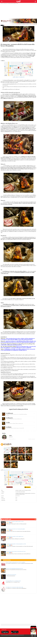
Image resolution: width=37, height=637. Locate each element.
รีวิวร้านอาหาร (5, 3)
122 (14, 439)
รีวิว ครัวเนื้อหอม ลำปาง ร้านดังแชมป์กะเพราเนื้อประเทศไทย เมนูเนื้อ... (14, 587)
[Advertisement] (18, 11)
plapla (10, 435)
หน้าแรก (2, 3)
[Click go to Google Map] (18, 478)
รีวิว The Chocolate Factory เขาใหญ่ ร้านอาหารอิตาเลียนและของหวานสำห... (16, 551)
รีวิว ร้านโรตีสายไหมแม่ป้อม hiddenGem (11, 574)
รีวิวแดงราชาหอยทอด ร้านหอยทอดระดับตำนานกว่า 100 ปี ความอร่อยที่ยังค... (15, 562)
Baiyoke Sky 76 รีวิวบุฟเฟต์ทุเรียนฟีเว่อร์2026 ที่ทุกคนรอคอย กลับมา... (14, 568)
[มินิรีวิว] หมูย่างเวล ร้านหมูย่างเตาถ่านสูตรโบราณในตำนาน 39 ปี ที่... (15, 521)
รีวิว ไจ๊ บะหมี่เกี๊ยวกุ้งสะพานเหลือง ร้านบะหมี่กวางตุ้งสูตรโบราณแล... (15, 536)
